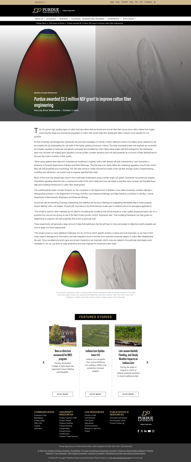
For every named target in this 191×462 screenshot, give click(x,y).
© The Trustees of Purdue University (53, 451)
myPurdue (38, 429)
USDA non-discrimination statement (132, 451)
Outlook (37, 426)
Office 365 (38, 423)
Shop (131, 2)
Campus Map (64, 429)
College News (41, 23)
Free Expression (61, 453)
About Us (39, 18)
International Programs (93, 18)
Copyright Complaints (96, 453)
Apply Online (128, 18)
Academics (51, 18)
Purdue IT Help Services (68, 436)
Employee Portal (40, 415)
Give (141, 2)
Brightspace (38, 418)
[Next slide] (147, 362)
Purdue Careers (65, 421)
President (124, 2)
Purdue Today (39, 421)
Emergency (148, 2)
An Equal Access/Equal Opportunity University (99, 451)
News (118, 2)
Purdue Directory (65, 426)
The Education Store (117, 421)
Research (63, 18)
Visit (136, 2)
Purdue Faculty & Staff (67, 418)
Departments (114, 18)
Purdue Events (64, 431)
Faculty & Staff (90, 415)
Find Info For (39, 2)
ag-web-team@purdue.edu (120, 458)
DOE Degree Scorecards (77, 453)
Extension (75, 18)
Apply (112, 2)
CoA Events (89, 421)
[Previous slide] (44, 362)
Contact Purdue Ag (117, 423)
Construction (64, 434)
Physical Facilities (66, 423)
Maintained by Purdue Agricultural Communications (125, 453)
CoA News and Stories (118, 418)
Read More (63, 394)
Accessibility (75, 451)
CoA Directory (90, 418)
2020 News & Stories (56, 23)
